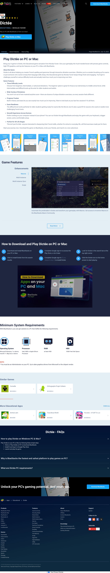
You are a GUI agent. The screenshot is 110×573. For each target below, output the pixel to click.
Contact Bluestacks (65, 515)
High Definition (36, 539)
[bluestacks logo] (5, 3)
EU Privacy (24, 566)
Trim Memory (35, 533)
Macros (34, 521)
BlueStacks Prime (5, 510)
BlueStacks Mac (5, 513)
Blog (36, 3)
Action (2, 538)
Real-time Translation (37, 525)
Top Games (4, 534)
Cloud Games (4, 536)
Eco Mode (34, 523)
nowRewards (4, 527)
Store (46, 3)
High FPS (34, 537)
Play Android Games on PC (67, 526)
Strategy (3, 555)
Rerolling (34, 529)
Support (65, 3)
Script (33, 535)
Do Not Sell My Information (34, 566)
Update (90, 510)
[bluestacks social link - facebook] (97, 519)
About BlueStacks (65, 510)
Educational (5, 28)
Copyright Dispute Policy (16, 566)
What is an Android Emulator (67, 528)
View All (106, 406)
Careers (62, 517)
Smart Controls (36, 527)
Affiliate (56, 3)
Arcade (3, 543)
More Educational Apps (11, 406)
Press (61, 519)
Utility (33, 542)
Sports (2, 553)
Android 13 (4, 525)
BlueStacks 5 (4, 515)
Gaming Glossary (64, 530)
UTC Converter (36, 544)
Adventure (3, 540)
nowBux (3, 523)
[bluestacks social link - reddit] (93, 519)
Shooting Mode (36, 513)
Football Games (5, 557)
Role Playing (4, 549)
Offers (2, 521)
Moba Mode (35, 515)
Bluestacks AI (4, 517)
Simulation (3, 551)
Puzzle (2, 545)
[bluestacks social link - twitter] (101, 519)
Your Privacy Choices (57, 572)
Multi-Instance (36, 517)
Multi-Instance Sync (37, 519)
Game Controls (36, 510)
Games (27, 3)
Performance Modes (37, 531)
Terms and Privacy (5, 566)
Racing (2, 547)
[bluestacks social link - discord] (90, 519)
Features (18, 3)
